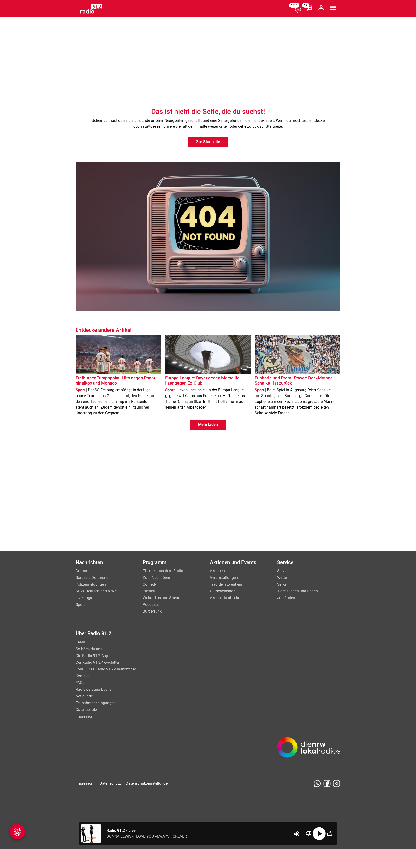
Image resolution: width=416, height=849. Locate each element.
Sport (80, 604)
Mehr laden (208, 424)
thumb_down (309, 833)
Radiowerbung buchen (95, 689)
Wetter (282, 577)
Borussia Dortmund (92, 577)
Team (80, 642)
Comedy (150, 584)
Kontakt (82, 676)
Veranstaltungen (224, 577)
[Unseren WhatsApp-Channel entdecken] (317, 783)
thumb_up (330, 833)
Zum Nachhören (156, 577)
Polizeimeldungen (91, 584)
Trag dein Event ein (226, 584)
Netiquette (84, 696)
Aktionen (217, 571)
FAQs (80, 682)
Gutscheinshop (222, 591)
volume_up (296, 833)
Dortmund (84, 571)
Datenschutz (86, 709)
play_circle (319, 833)
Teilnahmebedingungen (96, 703)
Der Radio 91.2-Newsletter (97, 662)
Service (283, 571)
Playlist (149, 591)
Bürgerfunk (152, 611)
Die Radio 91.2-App (92, 655)
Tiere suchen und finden (297, 591)
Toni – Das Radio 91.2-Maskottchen (106, 669)
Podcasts (151, 604)
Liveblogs (84, 598)
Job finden (286, 598)
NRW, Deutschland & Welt (97, 591)
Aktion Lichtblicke (225, 598)
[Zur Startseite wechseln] (91, 8)
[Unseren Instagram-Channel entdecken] (336, 783)
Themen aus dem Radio (163, 571)
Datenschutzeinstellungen (148, 783)
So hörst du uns (89, 649)
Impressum (85, 716)
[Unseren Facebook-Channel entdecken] (327, 783)
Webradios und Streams (163, 598)
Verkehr (283, 584)
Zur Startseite (208, 141)
